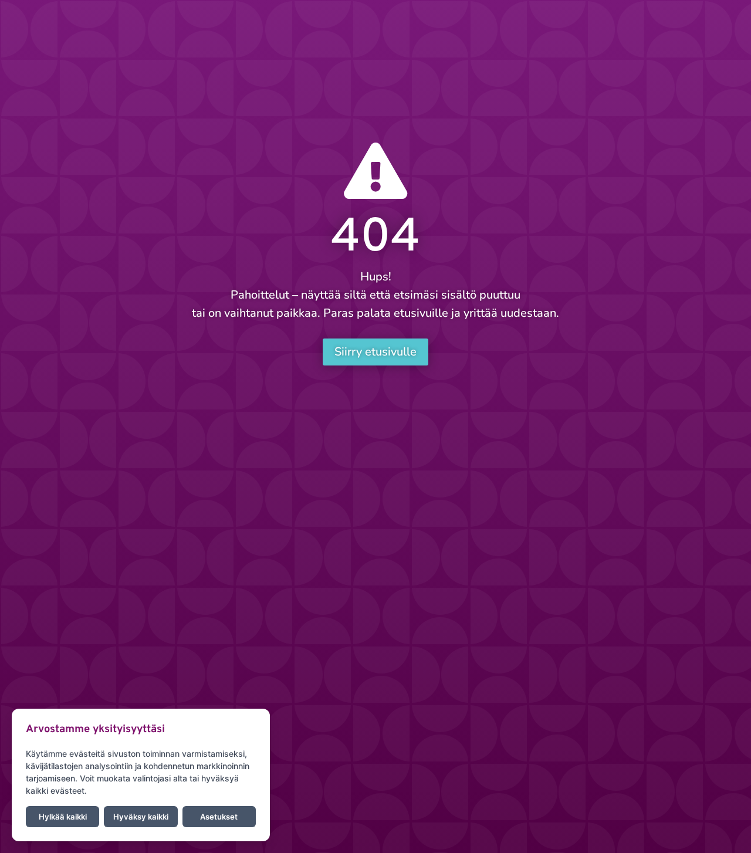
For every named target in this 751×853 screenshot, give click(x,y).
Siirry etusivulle (375, 352)
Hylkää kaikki (63, 816)
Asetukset (219, 816)
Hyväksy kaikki (140, 816)
